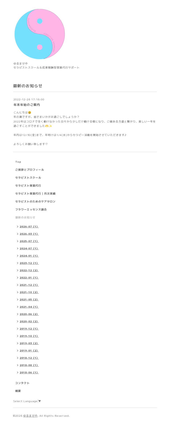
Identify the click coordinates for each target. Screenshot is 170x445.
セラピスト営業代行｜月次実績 (35, 193)
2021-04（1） (29, 307)
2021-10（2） (29, 292)
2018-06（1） (29, 372)
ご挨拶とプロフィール (29, 170)
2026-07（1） (29, 226)
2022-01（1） (29, 277)
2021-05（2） (29, 299)
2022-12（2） (29, 270)
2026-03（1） (29, 234)
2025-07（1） (29, 241)
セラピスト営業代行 (28, 185)
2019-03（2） (29, 343)
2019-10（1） (29, 336)
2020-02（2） (29, 321)
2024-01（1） (29, 256)
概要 (18, 391)
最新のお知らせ (25, 217)
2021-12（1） (29, 285)
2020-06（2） (29, 314)
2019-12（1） (29, 328)
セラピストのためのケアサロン (35, 201)
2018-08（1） (29, 365)
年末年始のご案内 (27, 105)
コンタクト (22, 383)
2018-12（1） (29, 358)
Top (18, 162)
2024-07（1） (29, 248)
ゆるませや (30, 416)
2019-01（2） (29, 350)
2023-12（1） (29, 263)
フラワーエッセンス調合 (31, 209)
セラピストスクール (28, 178)
